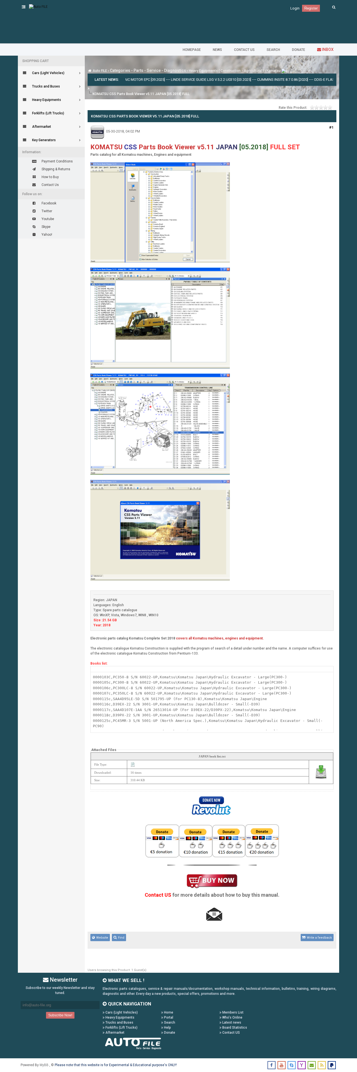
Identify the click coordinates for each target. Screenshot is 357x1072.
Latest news (231, 1022)
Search (169, 1022)
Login (295, 8)
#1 (331, 127)
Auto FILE (100, 71)
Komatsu (274, 71)
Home (168, 1012)
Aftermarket (114, 1033)
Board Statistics (234, 1028)
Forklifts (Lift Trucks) (121, 1028)
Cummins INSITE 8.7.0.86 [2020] (255, 79)
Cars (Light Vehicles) (121, 1012)
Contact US (230, 1033)
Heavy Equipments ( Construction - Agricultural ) (226, 71)
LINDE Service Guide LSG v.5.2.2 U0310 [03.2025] (184, 79)
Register (311, 8)
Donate (169, 1033)
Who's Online (231, 1017)
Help (167, 1028)
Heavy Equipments (119, 1017)
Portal (168, 1017)
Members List (232, 1012)
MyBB (44, 1065)
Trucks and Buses (119, 1022)
